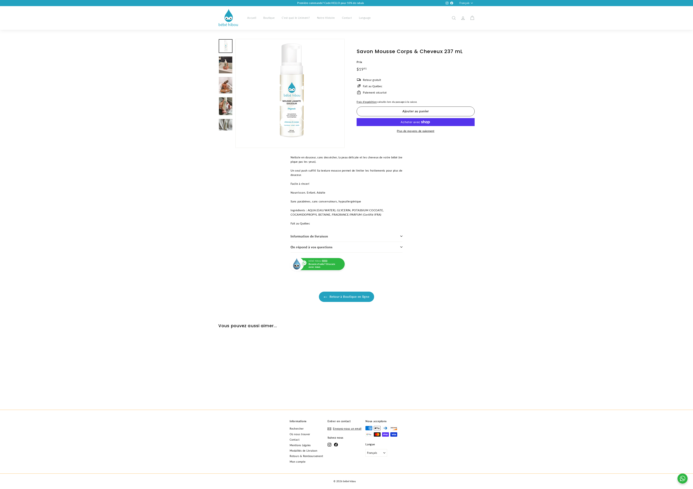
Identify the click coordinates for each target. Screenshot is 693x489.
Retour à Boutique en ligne (349, 296)
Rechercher (297, 428)
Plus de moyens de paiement (415, 131)
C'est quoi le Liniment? (296, 17)
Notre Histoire (326, 17)
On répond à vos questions (312, 247)
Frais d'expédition (367, 101)
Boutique (268, 17)
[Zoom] (290, 93)
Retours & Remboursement (306, 456)
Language (365, 17)
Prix (359, 62)
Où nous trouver (300, 434)
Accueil (251, 17)
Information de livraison (309, 236)
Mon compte (298, 461)
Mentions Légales (300, 445)
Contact (347, 17)
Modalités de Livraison (303, 450)
